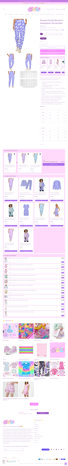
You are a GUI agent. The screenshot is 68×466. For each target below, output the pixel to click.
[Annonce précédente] (3, 3)
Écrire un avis (42, 413)
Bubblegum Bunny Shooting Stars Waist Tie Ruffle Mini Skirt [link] (20, 264)
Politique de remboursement (29, 463)
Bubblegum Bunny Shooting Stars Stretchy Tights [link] (18, 258)
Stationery (36, 359)
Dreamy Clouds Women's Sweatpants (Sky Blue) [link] (36, 166)
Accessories (36, 340)
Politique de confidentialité (38, 463)
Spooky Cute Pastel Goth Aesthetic (39, 379)
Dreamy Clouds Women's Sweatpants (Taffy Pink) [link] (9, 244)
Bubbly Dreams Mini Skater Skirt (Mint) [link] (16, 295)
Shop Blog (36, 428)
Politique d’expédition (55, 463)
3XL (60, 34)
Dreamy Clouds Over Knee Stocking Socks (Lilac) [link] (18, 300)
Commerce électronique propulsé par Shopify (17, 463)
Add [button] (43, 72)
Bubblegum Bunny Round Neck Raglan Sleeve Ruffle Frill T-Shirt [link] (21, 269)
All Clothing (5, 340)
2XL (56, 34)
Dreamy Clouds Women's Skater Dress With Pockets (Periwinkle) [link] (56, 218)
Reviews (35, 442)
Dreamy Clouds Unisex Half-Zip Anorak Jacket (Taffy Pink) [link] (43, 66)
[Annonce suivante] (65, 3)
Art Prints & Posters (54, 359)
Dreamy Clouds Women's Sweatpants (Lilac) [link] (24, 166)
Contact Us (36, 440)
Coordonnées (61, 463)
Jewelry (20, 340)
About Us (36, 432)
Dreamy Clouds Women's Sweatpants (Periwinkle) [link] (10, 166)
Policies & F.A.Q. (37, 434)
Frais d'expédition (43, 27)
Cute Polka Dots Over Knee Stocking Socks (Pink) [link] (18, 306)
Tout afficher (34, 404)
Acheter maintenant (53, 50)
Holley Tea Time (7, 463)
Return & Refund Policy (38, 436)
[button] (4, 9)
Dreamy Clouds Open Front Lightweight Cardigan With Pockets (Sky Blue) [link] (9, 218)
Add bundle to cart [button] (53, 164)
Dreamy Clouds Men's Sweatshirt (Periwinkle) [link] (55, 193)
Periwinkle (43, 38)
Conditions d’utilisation (47, 463)
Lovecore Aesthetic (54, 378)
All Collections (36, 426)
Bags (51, 340)
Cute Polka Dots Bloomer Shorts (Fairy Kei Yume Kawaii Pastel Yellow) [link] (22, 290)
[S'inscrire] (22, 449)
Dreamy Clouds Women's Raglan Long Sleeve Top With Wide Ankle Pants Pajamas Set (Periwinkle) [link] (26, 193)
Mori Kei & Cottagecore (24, 398)
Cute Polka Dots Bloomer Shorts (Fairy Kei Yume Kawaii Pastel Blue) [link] (22, 275)
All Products (36, 424)
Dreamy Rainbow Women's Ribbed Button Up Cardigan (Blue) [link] (20, 285)
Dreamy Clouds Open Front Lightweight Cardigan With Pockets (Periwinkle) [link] (40, 193)
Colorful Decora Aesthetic (24, 378)
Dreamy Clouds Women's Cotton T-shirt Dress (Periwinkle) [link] (25, 218)
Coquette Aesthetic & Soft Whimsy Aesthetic (10, 399)
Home (35, 422)
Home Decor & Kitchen (23, 359)
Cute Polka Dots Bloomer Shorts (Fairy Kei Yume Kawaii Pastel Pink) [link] (21, 280)
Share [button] (42, 144)
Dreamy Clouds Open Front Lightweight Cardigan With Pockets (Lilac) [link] (25, 244)
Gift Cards (36, 430)
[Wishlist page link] (45, 9)
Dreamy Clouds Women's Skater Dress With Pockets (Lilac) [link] (57, 66)
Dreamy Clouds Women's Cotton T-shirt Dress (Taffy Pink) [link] (50, 66)
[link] (43, 62)
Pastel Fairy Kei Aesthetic (8, 378)
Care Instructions (37, 438)
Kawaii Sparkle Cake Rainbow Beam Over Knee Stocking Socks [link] (20, 311)
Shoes (4, 359)
